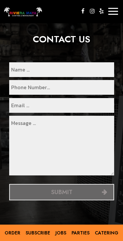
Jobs (60, 233)
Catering (106, 233)
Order (12, 233)
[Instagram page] (92, 11)
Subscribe (38, 233)
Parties (81, 233)
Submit (61, 192)
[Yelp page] (101, 11)
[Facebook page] (83, 11)
